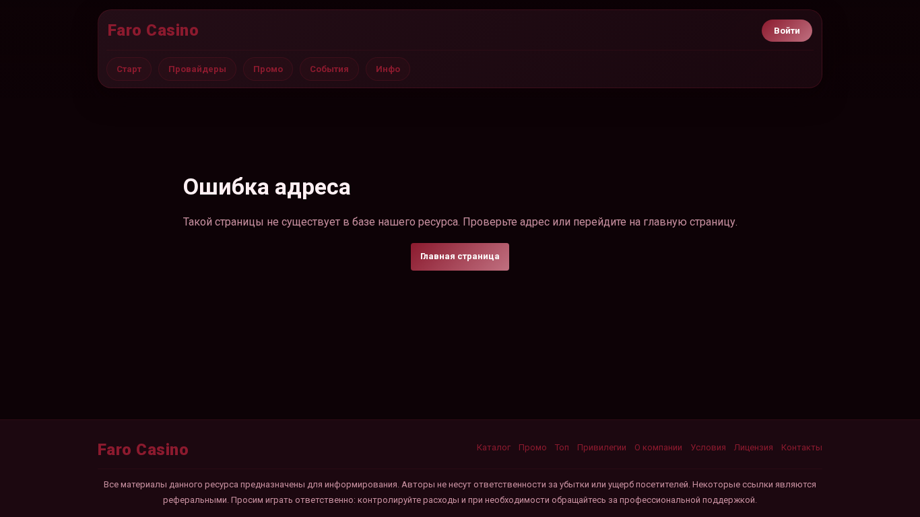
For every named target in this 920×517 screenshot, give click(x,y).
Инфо (388, 69)
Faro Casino (153, 30)
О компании (658, 447)
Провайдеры (197, 69)
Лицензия (753, 447)
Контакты (801, 447)
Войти (787, 31)
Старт (129, 69)
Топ (562, 447)
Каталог (494, 447)
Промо (268, 69)
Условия (708, 447)
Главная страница (460, 256)
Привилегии (601, 447)
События (329, 69)
